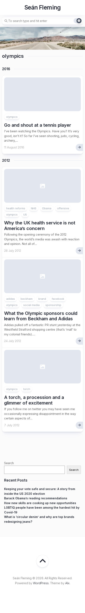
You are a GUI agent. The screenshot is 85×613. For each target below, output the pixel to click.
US (25, 214)
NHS (33, 208)
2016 (6, 69)
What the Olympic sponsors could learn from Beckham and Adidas (40, 316)
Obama (46, 208)
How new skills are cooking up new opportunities (40, 503)
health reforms (15, 208)
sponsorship (53, 305)
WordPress (41, 583)
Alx (67, 583)
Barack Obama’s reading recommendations (35, 498)
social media (31, 305)
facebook (58, 298)
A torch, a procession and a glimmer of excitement (34, 400)
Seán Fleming (42, 7)
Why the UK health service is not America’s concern (39, 225)
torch (26, 389)
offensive (63, 208)
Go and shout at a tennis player (37, 125)
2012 (6, 160)
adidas (10, 298)
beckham (27, 298)
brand (42, 298)
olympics (12, 116)
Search (9, 463)
